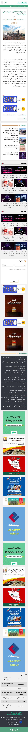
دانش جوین (21, 679)
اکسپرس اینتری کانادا (7, 698)
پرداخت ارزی (7, 689)
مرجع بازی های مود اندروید (7, 706)
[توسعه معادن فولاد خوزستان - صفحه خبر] (14, 445)
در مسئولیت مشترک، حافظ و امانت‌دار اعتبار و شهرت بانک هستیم (14, 374)
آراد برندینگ (21, 684)
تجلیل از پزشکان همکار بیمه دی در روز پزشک (16, 395)
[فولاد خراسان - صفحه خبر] (14, 486)
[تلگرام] (12, 23)
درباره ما (11, 724)
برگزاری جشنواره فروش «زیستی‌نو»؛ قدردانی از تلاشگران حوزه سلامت (13, 363)
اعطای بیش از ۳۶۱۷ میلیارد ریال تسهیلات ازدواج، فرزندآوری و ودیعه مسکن (15, 367)
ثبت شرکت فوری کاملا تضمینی (20, 693)
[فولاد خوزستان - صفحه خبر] (14, 465)
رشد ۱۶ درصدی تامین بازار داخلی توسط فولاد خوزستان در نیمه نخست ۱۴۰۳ (10, 154)
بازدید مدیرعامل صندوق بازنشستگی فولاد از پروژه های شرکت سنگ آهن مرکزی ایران (11, 139)
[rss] (18, 730)
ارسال (14, 281)
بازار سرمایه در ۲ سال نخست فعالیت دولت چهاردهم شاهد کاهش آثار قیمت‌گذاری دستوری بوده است (13, 398)
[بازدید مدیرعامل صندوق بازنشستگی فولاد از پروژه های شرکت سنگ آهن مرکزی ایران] (22, 140)
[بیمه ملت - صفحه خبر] (14, 524)
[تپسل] (3, 96)
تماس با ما (16, 724)
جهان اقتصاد (5, 717)
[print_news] (16, 23)
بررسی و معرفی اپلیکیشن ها (7, 679)
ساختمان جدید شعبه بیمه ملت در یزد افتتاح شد (18, 6)
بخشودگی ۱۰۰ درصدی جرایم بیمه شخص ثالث (15, 377)
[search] (2, 2)
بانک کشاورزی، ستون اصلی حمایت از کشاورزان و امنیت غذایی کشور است (13, 359)
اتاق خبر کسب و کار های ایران (7, 684)
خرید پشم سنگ (21, 701)
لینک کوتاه (24, 115)
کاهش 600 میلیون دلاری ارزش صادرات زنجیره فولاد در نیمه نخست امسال (11, 146)
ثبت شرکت (20, 689)
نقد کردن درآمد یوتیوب (7, 701)
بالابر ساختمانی (20, 698)
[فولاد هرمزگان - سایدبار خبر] (14, 306)
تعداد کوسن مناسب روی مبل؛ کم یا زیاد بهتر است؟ (14, 379)
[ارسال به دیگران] (14, 23)
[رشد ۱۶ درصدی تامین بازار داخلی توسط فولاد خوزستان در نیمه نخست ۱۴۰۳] (22, 155)
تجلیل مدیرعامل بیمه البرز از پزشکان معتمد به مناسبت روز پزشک (13, 383)
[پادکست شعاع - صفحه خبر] (14, 422)
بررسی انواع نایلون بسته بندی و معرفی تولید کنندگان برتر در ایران (13, 387)
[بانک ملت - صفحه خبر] (14, 501)
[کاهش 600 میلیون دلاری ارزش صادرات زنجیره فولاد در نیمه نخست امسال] (22, 147)
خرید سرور (20, 706)
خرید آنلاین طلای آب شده (7, 693)
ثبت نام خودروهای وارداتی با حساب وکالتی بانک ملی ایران (14, 403)
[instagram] (15, 730)
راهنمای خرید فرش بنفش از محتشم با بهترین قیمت (14, 393)
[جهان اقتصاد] (22, 3)
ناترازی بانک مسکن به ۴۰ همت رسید (17, 390)
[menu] (5, 2)
